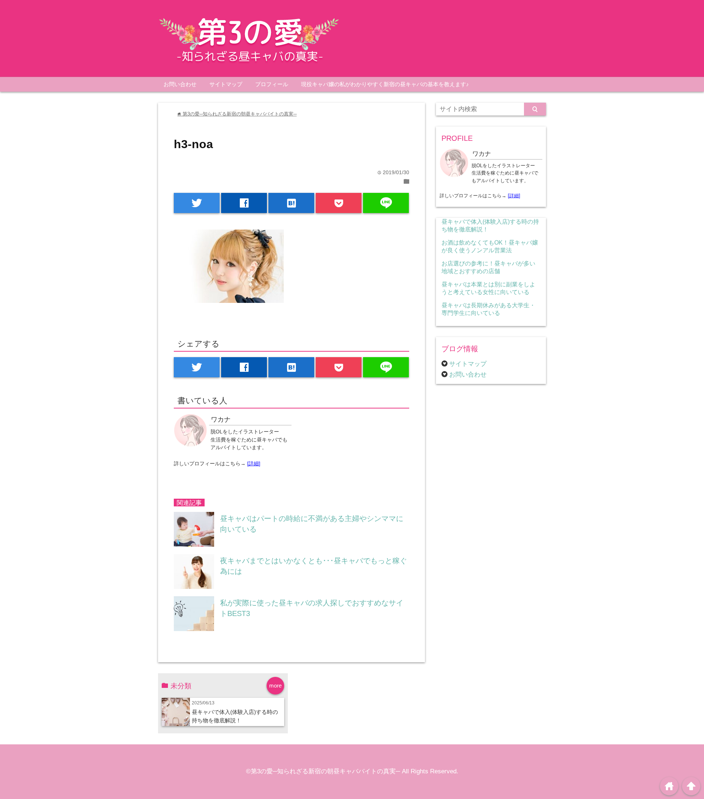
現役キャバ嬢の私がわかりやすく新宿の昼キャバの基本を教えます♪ (385, 84)
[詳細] (253, 463)
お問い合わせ (180, 84)
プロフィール (271, 84)
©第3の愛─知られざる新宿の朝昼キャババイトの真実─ (323, 771)
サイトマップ (225, 84)
